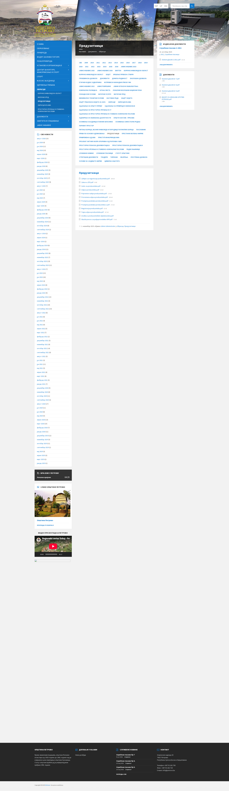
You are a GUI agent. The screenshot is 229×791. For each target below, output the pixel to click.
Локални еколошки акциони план (127, 90)
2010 (92, 63)
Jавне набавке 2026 (104, 70)
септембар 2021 (43, 352)
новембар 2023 (42, 257)
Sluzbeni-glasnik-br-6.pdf (171, 85)
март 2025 (40, 206)
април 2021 (41, 372)
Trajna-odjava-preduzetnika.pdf (92, 212)
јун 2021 (40, 364)
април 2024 (41, 237)
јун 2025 (40, 194)
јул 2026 (40, 142)
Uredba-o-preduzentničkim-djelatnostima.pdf (97, 216)
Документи (92, 51)
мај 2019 (40, 451)
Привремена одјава (87, 137)
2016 (128, 63)
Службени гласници (104, 153)
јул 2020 (40, 408)
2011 (98, 63)
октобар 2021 (42, 348)
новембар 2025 (42, 174)
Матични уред (119, 94)
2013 (110, 63)
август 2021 (41, 356)
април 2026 (41, 154)
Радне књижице (133, 149)
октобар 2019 (42, 443)
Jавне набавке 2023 (128, 66)
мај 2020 (40, 416)
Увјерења (124, 157)
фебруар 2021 (42, 380)
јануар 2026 (41, 166)
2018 (139, 63)
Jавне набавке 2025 (86, 70)
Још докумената (165, 64)
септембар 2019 (43, 447)
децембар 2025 (42, 170)
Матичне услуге (104, 94)
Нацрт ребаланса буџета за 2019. (92, 102)
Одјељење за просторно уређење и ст (95, 110)
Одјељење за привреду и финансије (120, 106)
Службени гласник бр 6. (125, 761)
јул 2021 (40, 360)
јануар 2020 (41, 432)
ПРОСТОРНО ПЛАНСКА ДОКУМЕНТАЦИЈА (94, 145)
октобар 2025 (42, 178)
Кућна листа (105, 90)
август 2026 (41, 138)
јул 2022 (40, 317)
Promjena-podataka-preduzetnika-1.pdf (95, 205)
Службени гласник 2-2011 (170, 48)
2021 (86, 66)
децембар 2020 (42, 388)
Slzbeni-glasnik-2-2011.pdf (171, 60)
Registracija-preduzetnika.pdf (92, 208)
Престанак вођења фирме (132, 133)
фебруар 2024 (42, 245)
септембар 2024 (43, 229)
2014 (116, 63)
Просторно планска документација (127, 145)
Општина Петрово (45, 520)
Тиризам (114, 157)
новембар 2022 (42, 301)
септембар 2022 (43, 309)
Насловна (82, 51)
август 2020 (41, 404)
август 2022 (41, 313)
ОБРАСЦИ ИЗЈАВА (124, 102)
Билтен (118, 70)
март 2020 (40, 424)
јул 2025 (40, 190)
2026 (116, 66)
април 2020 (41, 420)
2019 (145, 63)
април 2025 (41, 202)
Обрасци (102, 51)
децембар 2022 (42, 297)
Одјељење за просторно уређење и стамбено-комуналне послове (107, 114)
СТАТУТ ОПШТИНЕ (122, 153)
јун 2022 (40, 321)
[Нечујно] (65, 554)
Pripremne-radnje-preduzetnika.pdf (94, 193)
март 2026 (40, 158)
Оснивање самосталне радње (127, 122)
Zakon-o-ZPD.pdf (87, 182)
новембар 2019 (42, 439)
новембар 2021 (42, 344)
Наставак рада (113, 98)
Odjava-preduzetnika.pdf (90, 190)
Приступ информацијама (108, 137)
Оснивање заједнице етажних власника (96, 122)
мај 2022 (40, 325)
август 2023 (41, 269)
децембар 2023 (42, 253)
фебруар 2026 (42, 162)
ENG (165, 6)
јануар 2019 (41, 463)
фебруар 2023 (42, 289)
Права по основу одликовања (91, 133)
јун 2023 (40, 277)
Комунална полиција (88, 90)
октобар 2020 (42, 396)
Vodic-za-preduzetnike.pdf (91, 186)
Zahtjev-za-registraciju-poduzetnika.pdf (95, 179)
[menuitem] (53, 44)
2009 (86, 63)
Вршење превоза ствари (123, 74)
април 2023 (41, 285)
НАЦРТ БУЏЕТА (126, 98)
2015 (122, 63)
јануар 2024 (41, 249)
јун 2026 (40, 146)
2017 (133, 63)
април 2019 (41, 455)
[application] (53, 546)
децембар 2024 (42, 218)
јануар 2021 (41, 384)
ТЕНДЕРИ (104, 157)
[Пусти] (37, 554)
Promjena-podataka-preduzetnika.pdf (95, 201)
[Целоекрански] (69, 554)
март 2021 (40, 376)
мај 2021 (40, 368)
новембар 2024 (42, 222)
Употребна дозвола (139, 157)
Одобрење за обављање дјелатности (95, 118)
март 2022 (40, 332)
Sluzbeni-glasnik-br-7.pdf (171, 79)
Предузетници (89, 173)
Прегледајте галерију (45, 525)
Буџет (108, 74)
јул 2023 (40, 273)
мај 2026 (40, 150)
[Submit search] (192, 6)
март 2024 (40, 241)
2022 (92, 66)
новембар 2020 (42, 392)
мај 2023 (40, 281)
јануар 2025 (41, 214)
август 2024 (41, 233)
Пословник (141, 129)
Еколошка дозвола (138, 78)
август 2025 (41, 186)
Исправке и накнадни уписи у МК (117, 82)
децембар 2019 (42, 436)
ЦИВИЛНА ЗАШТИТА (112, 161)
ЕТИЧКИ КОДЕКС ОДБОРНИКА (90, 82)
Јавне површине (104, 86)
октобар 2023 (42, 261)
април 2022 (41, 328)
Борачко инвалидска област (136, 70)
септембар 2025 (43, 182)
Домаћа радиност (119, 78)
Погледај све (121, 774)
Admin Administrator (108, 226)
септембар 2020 (43, 400)
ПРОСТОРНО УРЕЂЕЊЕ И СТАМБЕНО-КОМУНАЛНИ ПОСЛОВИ (101, 149)
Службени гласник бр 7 (125, 755)
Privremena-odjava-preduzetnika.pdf (94, 197)
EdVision (47, 785)
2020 (80, 66)
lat (161, 6)
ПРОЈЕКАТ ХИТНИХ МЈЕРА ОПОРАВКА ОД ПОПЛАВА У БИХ (100, 141)
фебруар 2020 (42, 428)
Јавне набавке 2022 (86, 86)
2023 (98, 66)
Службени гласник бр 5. (125, 767)
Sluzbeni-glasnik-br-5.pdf (171, 91)
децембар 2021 (42, 340)
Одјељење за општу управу (90, 106)
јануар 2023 (41, 293)
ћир (156, 6)
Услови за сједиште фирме (90, 161)
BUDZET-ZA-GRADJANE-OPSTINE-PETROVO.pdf (173, 98)
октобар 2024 (42, 226)
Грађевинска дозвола (88, 78)
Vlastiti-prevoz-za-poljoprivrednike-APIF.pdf (97, 219)
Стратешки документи (88, 157)
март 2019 (40, 459)
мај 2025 (40, 198)
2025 (110, 66)
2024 (104, 66)
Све (80, 63)
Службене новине (86, 153)
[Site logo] (45, 36)
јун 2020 (40, 412)
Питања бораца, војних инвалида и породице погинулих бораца (106, 129)
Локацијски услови (87, 94)
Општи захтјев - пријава (124, 118)
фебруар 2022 (42, 336)
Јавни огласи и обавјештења (125, 86)
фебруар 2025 (42, 210)
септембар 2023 (43, 265)
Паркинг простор (86, 126)
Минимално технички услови (91, 98)
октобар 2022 (42, 305)
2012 (104, 63)
